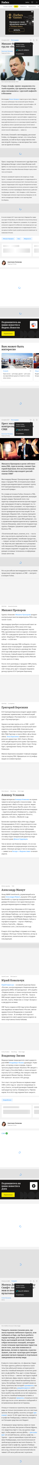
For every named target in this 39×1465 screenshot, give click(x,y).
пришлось (20, 1386)
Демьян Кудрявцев (20, 827)
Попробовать (20, 54)
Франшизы (33, 6)
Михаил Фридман (14, 99)
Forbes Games (11, 6)
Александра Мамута (13, 884)
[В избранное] (36, 40)
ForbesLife (5, 359)
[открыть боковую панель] (32, 2)
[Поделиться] (33, 40)
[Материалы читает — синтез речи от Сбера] (30, 40)
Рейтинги (24, 6)
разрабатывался (23, 1376)
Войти (27, 2)
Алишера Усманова (22, 787)
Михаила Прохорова (23, 602)
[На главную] (5, 2)
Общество (6, 1220)
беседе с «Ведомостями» (21, 839)
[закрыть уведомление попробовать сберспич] (30, 45)
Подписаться (8, 321)
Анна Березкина (13, 724)
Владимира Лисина (16, 1050)
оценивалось (29, 1373)
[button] (36, 2)
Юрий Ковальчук (8, 972)
